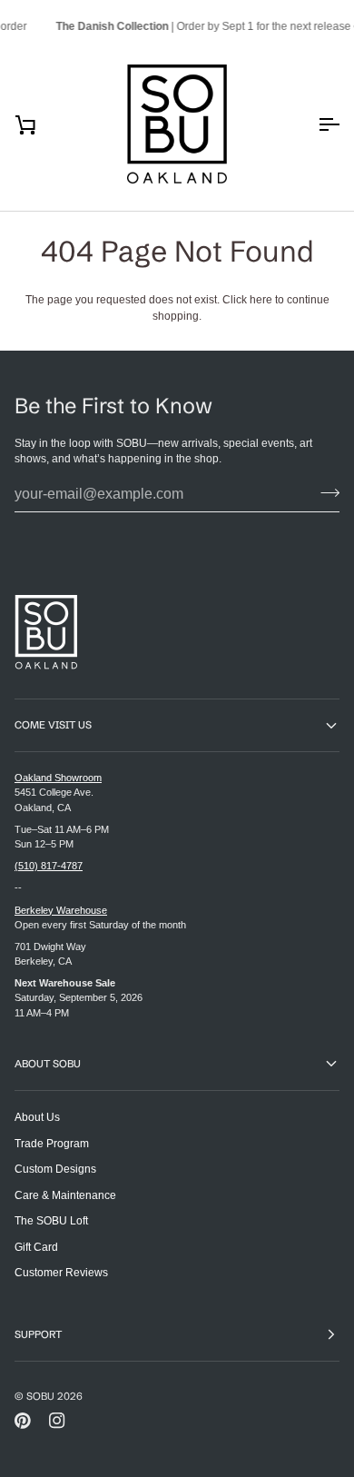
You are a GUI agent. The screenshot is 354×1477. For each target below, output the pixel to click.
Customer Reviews (61, 1272)
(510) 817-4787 (49, 865)
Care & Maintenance (65, 1195)
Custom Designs (55, 1169)
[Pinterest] (23, 1421)
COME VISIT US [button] (53, 725)
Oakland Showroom (58, 777)
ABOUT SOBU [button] (48, 1063)
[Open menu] (312, 124)
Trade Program (52, 1143)
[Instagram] (57, 1421)
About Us (37, 1117)
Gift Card (36, 1247)
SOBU (40, 1396)
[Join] (324, 492)
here (261, 299)
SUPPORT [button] (38, 1334)
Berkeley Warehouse (61, 910)
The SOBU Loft (51, 1220)
